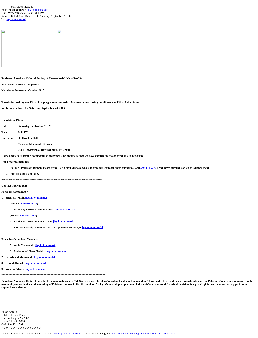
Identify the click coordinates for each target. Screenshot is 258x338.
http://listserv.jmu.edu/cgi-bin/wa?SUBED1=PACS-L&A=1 (145, 333)
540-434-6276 (148, 167)
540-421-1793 (28, 215)
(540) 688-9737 (28, 203)
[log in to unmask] (37, 9)
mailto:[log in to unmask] (67, 333)
